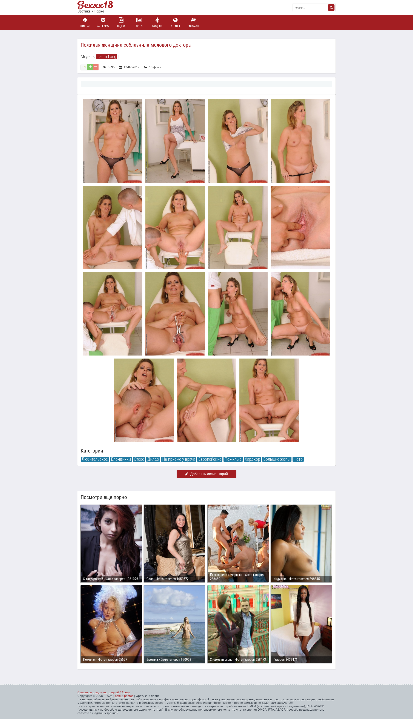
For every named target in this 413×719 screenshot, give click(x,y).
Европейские (209, 459)
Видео (121, 26)
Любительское (95, 459)
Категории (103, 26)
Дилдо (153, 459)
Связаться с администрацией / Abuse (103, 692)
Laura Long (106, 56)
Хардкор (252, 459)
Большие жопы (276, 459)
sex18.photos (124, 695)
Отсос (139, 459)
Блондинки (121, 459)
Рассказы (193, 26)
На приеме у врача (178, 459)
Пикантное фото (98, 7)
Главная (85, 26)
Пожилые (233, 459)
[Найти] (331, 7)
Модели (157, 26)
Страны (175, 26)
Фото (139, 26)
